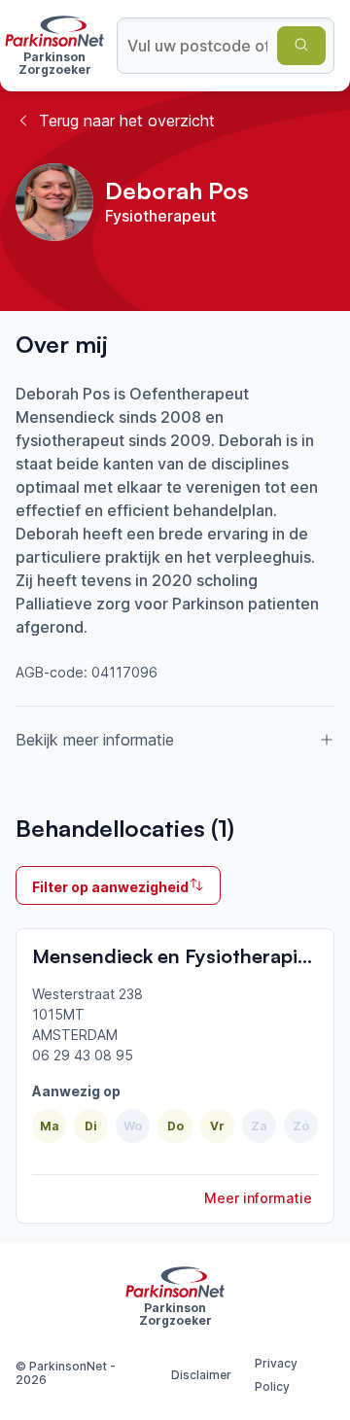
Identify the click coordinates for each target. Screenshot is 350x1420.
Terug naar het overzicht (127, 120)
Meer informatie (258, 1198)
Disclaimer (201, 1375)
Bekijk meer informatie (95, 739)
